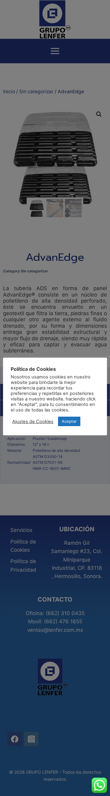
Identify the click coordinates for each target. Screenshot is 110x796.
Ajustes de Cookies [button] (32, 421)
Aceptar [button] (69, 421)
